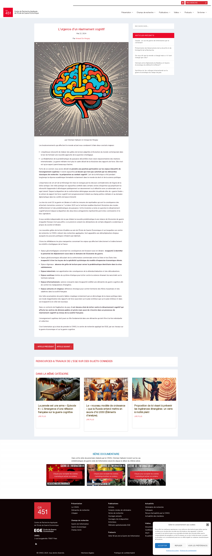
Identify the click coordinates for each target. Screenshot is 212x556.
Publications (163, 12)
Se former (201, 12)
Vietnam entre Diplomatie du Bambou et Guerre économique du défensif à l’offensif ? (152, 64)
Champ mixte (76, 530)
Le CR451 (75, 507)
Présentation (126, 12)
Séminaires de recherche (154, 507)
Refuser (178, 546)
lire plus (42, 416)
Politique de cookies (172, 550)
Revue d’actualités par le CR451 (157, 513)
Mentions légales (87, 553)
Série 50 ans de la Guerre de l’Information (124, 536)
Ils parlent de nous (152, 536)
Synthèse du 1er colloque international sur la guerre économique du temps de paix (151, 71)
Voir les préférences (197, 546)
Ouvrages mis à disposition (118, 519)
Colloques (149, 510)
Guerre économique (78, 527)
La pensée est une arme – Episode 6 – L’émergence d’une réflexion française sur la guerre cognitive (57, 409)
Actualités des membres (154, 516)
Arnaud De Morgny (83, 38)
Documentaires (151, 527)
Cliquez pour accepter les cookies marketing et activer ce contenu (65, 475)
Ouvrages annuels (115, 516)
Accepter (162, 546)
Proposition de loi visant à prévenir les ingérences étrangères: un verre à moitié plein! (153, 409)
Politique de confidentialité (188, 550)
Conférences (150, 530)
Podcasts (188, 12)
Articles (111, 507)
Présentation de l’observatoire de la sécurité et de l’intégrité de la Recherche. (153, 49)
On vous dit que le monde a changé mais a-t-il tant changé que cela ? (153, 56)
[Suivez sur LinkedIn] (36, 544)
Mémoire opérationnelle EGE (119, 525)
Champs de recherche (145, 12)
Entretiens (112, 522)
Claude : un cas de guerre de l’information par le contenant (152, 42)
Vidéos (176, 12)
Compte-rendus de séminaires (119, 510)
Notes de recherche (115, 513)
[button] (207, 525)
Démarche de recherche (80, 510)
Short (147, 533)
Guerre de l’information (80, 524)
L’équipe (74, 513)
